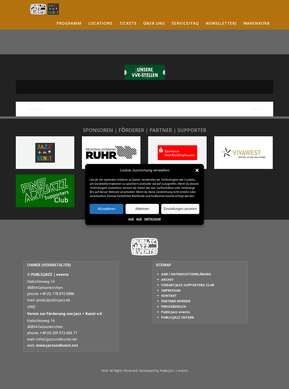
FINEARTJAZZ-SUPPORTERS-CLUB (187, 285)
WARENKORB (256, 24)
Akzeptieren (106, 209)
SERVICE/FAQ (185, 24)
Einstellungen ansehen (180, 209)
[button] (197, 170)
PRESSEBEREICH (173, 306)
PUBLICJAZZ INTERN (177, 317)
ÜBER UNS (154, 24)
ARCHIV (167, 279)
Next (258, 109)
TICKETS (128, 24)
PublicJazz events (175, 312)
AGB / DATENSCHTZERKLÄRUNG (186, 274)
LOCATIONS (100, 24)
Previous (34, 109)
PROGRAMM (69, 24)
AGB (131, 219)
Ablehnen (142, 209)
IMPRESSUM (152, 219)
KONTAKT (169, 295)
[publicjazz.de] (44, 9)
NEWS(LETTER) (221, 24)
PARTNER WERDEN (175, 301)
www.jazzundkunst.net (57, 345)
